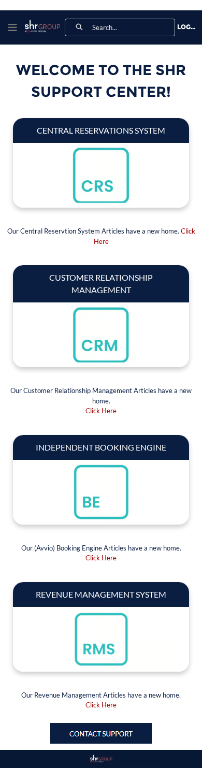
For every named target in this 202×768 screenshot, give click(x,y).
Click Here (101, 411)
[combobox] (133, 27)
